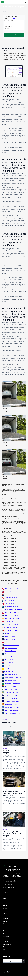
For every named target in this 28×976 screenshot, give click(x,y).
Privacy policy (6, 911)
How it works (6, 895)
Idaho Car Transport (9, 600)
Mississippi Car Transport (11, 612)
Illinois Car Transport (10, 651)
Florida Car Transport (10, 597)
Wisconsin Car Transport (11, 636)
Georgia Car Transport (11, 648)
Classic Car (5, 941)
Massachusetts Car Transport (13, 609)
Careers (5, 923)
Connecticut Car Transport (11, 645)
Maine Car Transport (10, 657)
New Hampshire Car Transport (13, 713)
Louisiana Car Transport (11, 606)
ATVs (4, 949)
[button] (25, 2)
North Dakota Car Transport (12, 672)
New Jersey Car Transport (12, 618)
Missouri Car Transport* (11, 663)
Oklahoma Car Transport (11, 624)
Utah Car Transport (10, 680)
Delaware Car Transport (11, 692)
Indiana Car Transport (10, 698)
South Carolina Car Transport (12, 677)
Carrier (4, 901)
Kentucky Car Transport (12, 701)
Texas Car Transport (10, 642)
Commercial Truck (7, 944)
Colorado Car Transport (11, 594)
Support (5, 908)
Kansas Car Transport (11, 654)
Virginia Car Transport (10, 633)
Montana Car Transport (11, 710)
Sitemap (5, 921)
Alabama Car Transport (11, 588)
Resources (5, 913)
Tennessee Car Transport (12, 630)
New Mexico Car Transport (12, 668)
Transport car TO (8, 26)
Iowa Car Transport (9, 603)
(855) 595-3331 (8, 884)
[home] (2, 2)
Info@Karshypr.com (9, 887)
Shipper (5, 898)
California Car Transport (11, 689)
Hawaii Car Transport (11, 695)
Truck (4, 946)
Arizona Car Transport (10, 686)
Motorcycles (6, 936)
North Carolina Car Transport (12, 621)
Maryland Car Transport (11, 704)
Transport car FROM (8, 20)
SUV (4, 939)
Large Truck (6, 952)
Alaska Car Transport (10, 639)
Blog (4, 926)
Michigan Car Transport (11, 660)
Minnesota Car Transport (12, 707)
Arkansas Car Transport (11, 592)
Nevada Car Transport (10, 666)
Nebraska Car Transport (11, 615)
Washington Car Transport (12, 683)
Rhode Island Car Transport (12, 627)
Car (4, 933)
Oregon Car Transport (11, 674)
